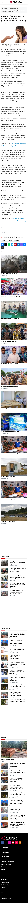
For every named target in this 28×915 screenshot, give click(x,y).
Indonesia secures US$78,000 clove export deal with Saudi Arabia (17, 657)
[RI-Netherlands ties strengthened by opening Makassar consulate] (4, 694)
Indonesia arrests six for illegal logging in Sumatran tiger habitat (17, 634)
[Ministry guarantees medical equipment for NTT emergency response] (14, 422)
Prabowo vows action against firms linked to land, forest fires (17, 772)
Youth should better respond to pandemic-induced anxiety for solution (13, 221)
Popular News (5, 628)
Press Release (5, 872)
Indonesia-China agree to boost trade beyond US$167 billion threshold (17, 824)
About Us (3, 887)
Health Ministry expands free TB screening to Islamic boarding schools (14, 385)
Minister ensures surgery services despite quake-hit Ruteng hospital (13, 498)
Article (3, 867)
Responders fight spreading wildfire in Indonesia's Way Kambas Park (17, 765)
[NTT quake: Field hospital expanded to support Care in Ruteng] (14, 467)
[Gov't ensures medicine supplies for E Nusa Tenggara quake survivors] (14, 444)
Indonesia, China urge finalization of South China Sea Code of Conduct (17, 642)
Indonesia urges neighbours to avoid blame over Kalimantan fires (17, 570)
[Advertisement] (14, 540)
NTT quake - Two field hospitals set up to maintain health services (13, 520)
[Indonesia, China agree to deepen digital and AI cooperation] (4, 780)
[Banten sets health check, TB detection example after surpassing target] (14, 286)
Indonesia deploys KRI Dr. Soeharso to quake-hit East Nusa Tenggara (12, 317)
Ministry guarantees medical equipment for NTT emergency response (13, 430)
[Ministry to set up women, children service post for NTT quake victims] (4, 585)
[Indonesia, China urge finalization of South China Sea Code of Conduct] (4, 642)
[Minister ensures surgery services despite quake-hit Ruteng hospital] (14, 489)
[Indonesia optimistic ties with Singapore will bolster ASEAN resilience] (4, 665)
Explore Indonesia (6, 864)
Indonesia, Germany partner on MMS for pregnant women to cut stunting (13, 408)
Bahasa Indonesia (6, 877)
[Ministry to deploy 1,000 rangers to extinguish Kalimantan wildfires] (4, 592)
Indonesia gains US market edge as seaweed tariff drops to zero (17, 679)
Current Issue (12, 8)
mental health (19, 237)
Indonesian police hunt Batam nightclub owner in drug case (16, 649)
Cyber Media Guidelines (8, 890)
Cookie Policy (5, 885)
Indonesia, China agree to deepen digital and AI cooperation (16, 779)
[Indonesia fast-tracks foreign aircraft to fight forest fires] (4, 702)
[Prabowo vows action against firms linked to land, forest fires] (4, 773)
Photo (3, 869)
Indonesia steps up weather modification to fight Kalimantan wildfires (17, 809)
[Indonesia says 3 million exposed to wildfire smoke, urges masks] (4, 578)
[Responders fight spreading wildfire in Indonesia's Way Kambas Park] (4, 765)
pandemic (16, 240)
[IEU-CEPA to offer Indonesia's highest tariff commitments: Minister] (4, 787)
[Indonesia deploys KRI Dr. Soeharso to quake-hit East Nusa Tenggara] (14, 309)
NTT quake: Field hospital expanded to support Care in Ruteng (13, 475)
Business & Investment (7, 861)
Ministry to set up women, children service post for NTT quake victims (17, 585)
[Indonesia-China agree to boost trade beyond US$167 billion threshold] (4, 824)
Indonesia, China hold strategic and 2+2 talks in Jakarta (16, 671)
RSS (2, 892)
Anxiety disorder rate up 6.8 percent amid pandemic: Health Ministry (13, 10)
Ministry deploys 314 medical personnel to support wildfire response (14, 272)
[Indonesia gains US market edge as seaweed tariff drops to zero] (4, 679)
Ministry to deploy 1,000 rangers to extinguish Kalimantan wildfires (16, 592)
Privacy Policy (5, 882)
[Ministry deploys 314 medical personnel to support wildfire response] (14, 264)
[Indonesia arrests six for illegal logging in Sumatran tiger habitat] (4, 635)
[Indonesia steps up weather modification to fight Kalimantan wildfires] (4, 810)
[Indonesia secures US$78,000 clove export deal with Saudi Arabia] (4, 657)
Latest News (5, 556)
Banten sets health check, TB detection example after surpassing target (13, 295)
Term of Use (4, 879)
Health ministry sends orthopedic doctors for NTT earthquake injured (14, 362)
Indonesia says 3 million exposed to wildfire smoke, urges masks (17, 577)
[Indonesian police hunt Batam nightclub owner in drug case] (4, 650)
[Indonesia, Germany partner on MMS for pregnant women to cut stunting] (14, 399)
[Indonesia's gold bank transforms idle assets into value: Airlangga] (4, 687)
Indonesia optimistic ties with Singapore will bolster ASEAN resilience (17, 664)
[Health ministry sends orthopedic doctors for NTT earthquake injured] (14, 354)
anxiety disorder (7, 240)
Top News (4, 737)
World (2, 859)
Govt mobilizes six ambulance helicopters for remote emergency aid (13, 340)
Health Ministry (8, 237)
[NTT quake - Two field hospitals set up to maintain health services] (14, 512)
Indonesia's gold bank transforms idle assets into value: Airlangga (17, 686)
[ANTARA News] (15, 2)
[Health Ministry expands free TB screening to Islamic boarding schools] (14, 376)
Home (5, 8)
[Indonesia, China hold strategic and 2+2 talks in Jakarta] (4, 672)
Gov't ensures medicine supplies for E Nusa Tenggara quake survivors (12, 453)
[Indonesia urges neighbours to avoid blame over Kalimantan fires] (4, 570)
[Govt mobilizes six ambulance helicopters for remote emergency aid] (14, 331)
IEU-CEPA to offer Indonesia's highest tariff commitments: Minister (16, 787)
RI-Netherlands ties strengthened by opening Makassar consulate (16, 694)
